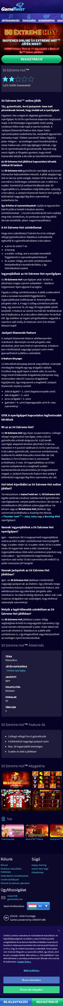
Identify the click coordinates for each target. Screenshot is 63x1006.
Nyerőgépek (46, 20)
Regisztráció (32, 59)
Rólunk (4, 865)
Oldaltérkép (38, 872)
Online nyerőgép (16, 670)
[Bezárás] (59, 930)
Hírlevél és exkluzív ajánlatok (15, 883)
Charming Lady (8, 839)
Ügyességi (29, 20)
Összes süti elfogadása (31, 989)
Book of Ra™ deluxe (34, 839)
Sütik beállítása (31, 970)
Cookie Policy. (24, 961)
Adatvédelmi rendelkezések (14, 875)
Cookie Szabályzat (10, 879)
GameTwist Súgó (40, 868)
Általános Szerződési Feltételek (11, 870)
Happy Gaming (39, 865)
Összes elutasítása (31, 980)
